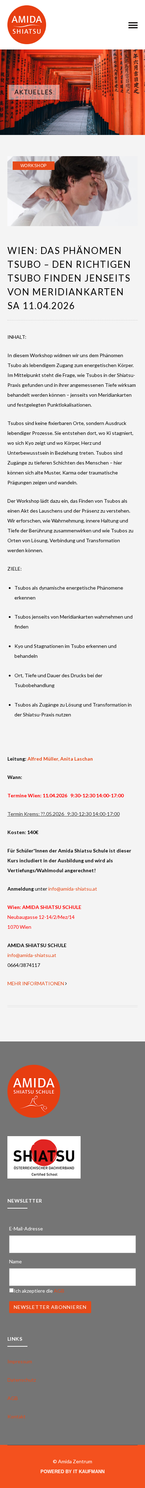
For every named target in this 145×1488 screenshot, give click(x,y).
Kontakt (16, 1416)
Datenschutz (21, 1380)
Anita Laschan (77, 759)
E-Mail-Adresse (26, 1229)
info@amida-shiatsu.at (72, 889)
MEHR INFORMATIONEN (35, 983)
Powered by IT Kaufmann (72, 1471)
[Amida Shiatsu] (26, 24)
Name (15, 1261)
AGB (59, 1291)
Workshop (33, 165)
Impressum (19, 1361)
